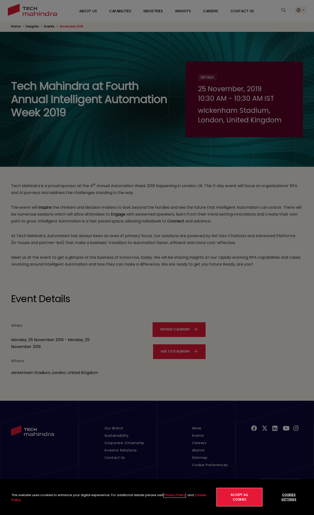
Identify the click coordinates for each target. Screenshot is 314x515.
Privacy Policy (174, 495)
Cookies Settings (288, 497)
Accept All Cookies (240, 497)
